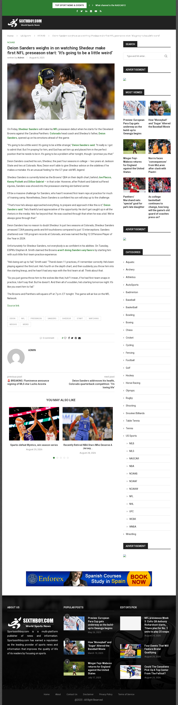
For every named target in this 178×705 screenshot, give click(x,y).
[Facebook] (77, 11)
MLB (131, 443)
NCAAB (133, 473)
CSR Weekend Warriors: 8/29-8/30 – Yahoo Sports (120, 5)
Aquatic (130, 262)
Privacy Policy (105, 694)
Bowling (130, 315)
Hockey (55, 36)
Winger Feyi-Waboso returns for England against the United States (133, 165)
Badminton (132, 292)
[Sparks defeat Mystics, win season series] (34, 423)
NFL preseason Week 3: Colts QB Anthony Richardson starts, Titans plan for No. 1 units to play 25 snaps (156, 625)
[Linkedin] (86, 11)
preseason (36, 318)
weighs (13, 324)
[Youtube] (96, 11)
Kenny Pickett (15, 181)
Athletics (106, 36)
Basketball (88, 36)
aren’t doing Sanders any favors (76, 250)
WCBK (132, 519)
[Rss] (101, 11)
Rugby (129, 398)
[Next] (92, 5)
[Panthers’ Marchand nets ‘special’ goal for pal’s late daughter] (134, 185)
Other (154, 36)
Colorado (55, 133)
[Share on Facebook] (69, 338)
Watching (94, 318)
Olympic (130, 390)
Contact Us (72, 694)
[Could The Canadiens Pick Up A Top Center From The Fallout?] (130, 672)
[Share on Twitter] (72, 338)
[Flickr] (91, 11)
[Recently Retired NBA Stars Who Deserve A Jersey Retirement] (88, 423)
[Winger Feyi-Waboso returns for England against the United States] (134, 146)
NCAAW (133, 488)
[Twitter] (81, 11)
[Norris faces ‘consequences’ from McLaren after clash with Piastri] (159, 146)
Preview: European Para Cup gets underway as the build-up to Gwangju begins (133, 127)
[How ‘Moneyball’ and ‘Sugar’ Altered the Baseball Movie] (159, 108)
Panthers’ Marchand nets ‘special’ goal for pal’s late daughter (133, 201)
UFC (131, 511)
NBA (131, 466)
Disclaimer (88, 694)
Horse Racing (133, 383)
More (140, 36)
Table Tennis (133, 420)
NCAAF (133, 481)
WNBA (132, 526)
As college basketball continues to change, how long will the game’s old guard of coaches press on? (159, 207)
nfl (23, 318)
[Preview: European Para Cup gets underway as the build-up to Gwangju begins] (134, 108)
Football (70, 36)
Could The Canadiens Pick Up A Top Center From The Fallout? (156, 670)
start (80, 318)
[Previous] (89, 5)
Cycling (130, 345)
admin (21, 57)
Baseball (130, 300)
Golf (128, 367)
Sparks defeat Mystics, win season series (34, 445)
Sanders (52, 318)
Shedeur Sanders (28, 129)
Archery (130, 269)
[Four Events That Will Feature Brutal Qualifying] (130, 651)
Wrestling (131, 534)
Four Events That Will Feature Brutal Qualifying (156, 649)
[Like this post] (65, 338)
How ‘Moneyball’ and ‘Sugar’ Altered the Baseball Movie (159, 123)
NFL (55, 129)
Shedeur (66, 318)
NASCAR (134, 458)
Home (29, 36)
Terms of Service (126, 694)
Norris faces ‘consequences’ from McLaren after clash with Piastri (157, 165)
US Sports (123, 36)
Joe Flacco (104, 177)
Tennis (42, 36)
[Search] (169, 37)
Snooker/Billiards (135, 413)
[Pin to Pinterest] (76, 338)
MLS (131, 451)
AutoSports (132, 284)
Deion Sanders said (83, 145)
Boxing (129, 322)
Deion (12, 318)
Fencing (130, 352)
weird (26, 324)
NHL (131, 504)
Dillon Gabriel (36, 181)
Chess (129, 330)
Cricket (130, 337)
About (58, 694)
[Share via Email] (79, 338)
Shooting (131, 405)
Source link (13, 305)
